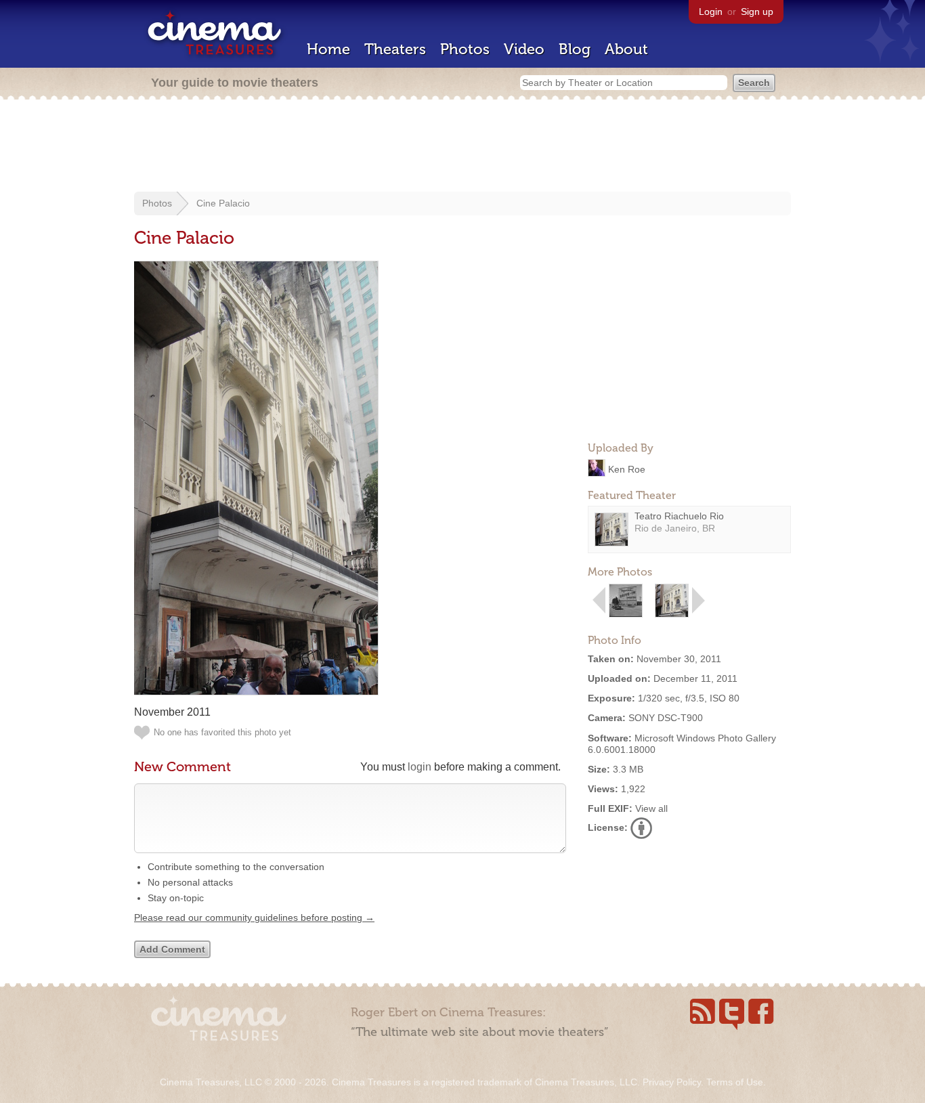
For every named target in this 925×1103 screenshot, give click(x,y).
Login (711, 11)
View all (651, 808)
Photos (465, 49)
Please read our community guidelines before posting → (254, 917)
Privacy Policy (672, 1082)
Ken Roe (626, 468)
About (626, 49)
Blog (574, 49)
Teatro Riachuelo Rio (679, 516)
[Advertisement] (462, 146)
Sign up (757, 11)
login (419, 767)
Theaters (395, 49)
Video (524, 49)
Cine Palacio (223, 203)
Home (328, 49)
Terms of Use (734, 1082)
